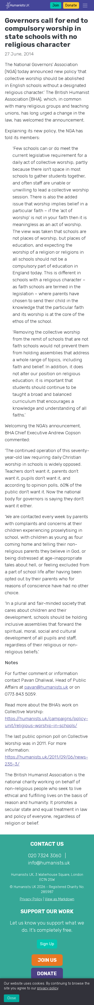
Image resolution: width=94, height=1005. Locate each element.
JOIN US (47, 960)
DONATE (47, 973)
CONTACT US (47, 844)
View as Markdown (59, 899)
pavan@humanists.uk (46, 687)
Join (55, 5)
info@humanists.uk (49, 863)
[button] (83, 5)
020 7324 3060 (44, 855)
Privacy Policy (31, 899)
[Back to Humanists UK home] (17, 5)
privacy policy (47, 988)
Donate (71, 5)
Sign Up (47, 944)
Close (11, 998)
